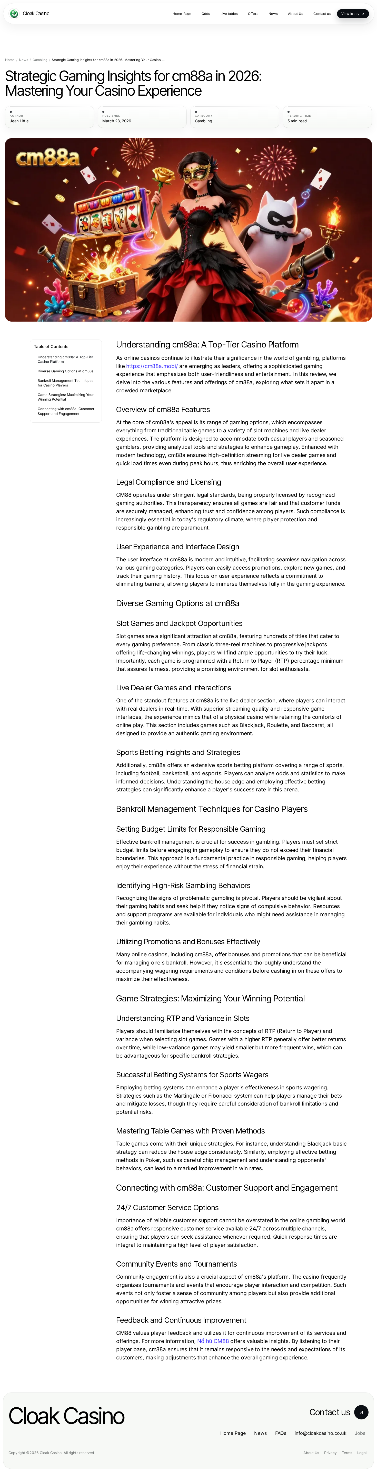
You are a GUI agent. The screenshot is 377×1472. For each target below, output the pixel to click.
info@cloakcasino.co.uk (320, 1433)
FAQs (280, 1433)
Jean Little (19, 121)
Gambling (40, 60)
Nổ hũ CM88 (213, 1341)
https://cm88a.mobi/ (152, 366)
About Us (311, 1452)
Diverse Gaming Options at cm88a (66, 371)
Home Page (233, 1433)
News (23, 60)
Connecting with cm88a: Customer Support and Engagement (66, 411)
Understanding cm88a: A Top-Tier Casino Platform (65, 359)
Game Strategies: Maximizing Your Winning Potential (66, 397)
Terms (347, 1452)
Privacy (330, 1452)
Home (10, 60)
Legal (361, 1452)
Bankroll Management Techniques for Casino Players (65, 383)
